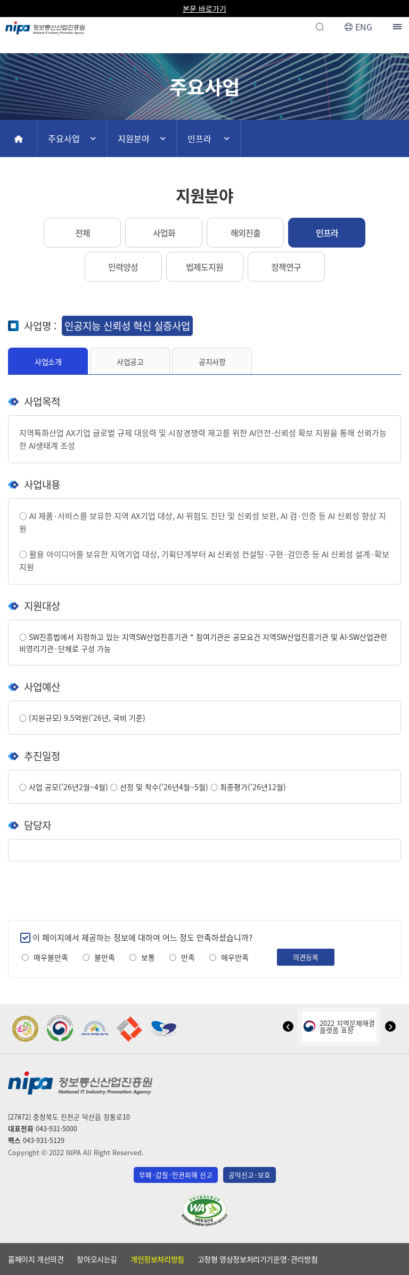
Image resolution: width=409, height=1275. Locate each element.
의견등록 (305, 957)
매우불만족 (51, 957)
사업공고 (130, 361)
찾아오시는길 (97, 1259)
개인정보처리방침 (157, 1259)
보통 (148, 957)
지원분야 (134, 138)
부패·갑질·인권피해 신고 (175, 1175)
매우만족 (235, 957)
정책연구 (286, 266)
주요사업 (64, 138)
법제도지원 (204, 266)
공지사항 (212, 361)
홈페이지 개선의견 (35, 1259)
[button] (288, 1026)
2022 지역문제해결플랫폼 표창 (347, 1026)
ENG (363, 26)
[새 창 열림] (25, 1029)
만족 (188, 957)
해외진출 (245, 232)
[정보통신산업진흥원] (45, 25)
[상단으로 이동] (391, 1262)
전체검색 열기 (319, 26)
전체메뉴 (398, 26)
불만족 (104, 957)
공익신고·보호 (249, 1175)
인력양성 (123, 266)
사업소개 (48, 361)
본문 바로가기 (204, 8)
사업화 (164, 232)
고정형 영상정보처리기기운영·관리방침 (257, 1259)
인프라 (199, 138)
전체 (82, 232)
